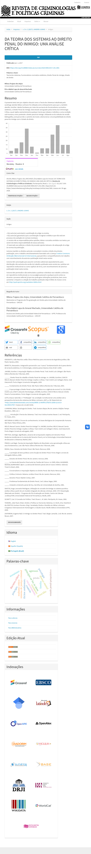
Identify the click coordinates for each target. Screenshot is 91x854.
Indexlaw (10, 21)
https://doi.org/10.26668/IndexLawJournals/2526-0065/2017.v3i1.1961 (34, 68)
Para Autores (12, 623)
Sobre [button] (36, 21)
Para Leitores (12, 618)
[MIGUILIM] (43, 744)
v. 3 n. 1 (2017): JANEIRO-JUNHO (34, 29)
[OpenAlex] (43, 723)
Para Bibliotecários (14, 628)
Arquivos (28, 21)
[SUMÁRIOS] (19, 764)
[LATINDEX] (43, 703)
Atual (19, 21)
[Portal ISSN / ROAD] (43, 785)
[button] (11, 342)
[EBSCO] (43, 682)
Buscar (46, 21)
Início (8, 29)
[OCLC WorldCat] (43, 805)
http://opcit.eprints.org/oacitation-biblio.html (25, 282)
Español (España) (17, 546)
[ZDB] (31, 826)
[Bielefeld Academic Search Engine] (43, 764)
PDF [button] (38, 57)
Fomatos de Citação (15, 196)
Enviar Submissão (14, 522)
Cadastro (77, 2)
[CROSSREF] (19, 682)
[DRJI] (19, 785)
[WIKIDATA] (19, 805)
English (13, 541)
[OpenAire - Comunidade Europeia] (19, 723)
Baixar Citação (32, 196)
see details (19, 169)
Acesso (86, 2)
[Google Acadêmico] (19, 703)
